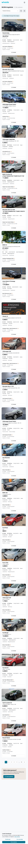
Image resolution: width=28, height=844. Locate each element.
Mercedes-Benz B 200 (8, 69)
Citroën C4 (5, 316)
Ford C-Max (5, 562)
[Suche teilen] (21, 10)
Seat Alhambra (6, 457)
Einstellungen (7, 839)
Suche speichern (9, 776)
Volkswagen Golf (6, 351)
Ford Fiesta (5, 527)
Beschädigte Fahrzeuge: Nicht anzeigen (11, 15)
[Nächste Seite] (24, 762)
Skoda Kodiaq (5, 33)
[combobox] (10, 10)
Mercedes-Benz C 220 (8, 386)
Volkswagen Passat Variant (9, 104)
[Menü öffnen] (24, 2)
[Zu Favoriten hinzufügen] (24, 21)
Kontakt (14, 52)
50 (21, 762)
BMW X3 (4, 245)
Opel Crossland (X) (7, 702)
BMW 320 (5, 492)
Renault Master (6, 737)
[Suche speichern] (24, 10)
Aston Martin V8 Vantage (8, 281)
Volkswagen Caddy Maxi (8, 139)
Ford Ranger (5, 632)
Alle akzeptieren (14, 842)
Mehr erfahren (17, 836)
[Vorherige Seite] (3, 762)
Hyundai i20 (5, 667)
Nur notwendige (20, 839)
